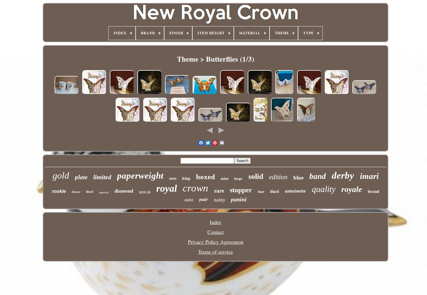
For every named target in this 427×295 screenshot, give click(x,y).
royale (351, 189)
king (186, 178)
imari (369, 176)
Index (215, 221)
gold (61, 175)
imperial (104, 192)
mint (224, 178)
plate (81, 177)
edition (278, 177)
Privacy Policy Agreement (215, 241)
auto (188, 199)
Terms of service (215, 251)
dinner (76, 191)
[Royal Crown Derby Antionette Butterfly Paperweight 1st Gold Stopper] (282, 121)
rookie (59, 191)
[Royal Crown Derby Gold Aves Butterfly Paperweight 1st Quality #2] (238, 121)
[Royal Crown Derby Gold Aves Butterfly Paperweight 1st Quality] (150, 93)
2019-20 (144, 192)
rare (219, 191)
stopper (241, 190)
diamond (123, 191)
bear (261, 192)
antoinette (295, 191)
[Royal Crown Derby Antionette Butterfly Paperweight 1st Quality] (122, 93)
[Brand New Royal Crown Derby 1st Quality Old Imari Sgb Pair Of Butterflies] (211, 121)
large (238, 178)
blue (298, 178)
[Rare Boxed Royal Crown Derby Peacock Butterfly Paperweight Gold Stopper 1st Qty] (205, 93)
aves (172, 178)
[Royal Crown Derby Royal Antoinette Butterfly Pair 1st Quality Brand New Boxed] (284, 93)
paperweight (140, 175)
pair (203, 199)
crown (195, 188)
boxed (205, 177)
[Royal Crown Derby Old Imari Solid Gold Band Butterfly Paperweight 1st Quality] (94, 93)
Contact (215, 231)
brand (373, 191)
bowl (89, 192)
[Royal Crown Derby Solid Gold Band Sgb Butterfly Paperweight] (306, 121)
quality (324, 189)
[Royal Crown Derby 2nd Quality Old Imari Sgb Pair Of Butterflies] (177, 93)
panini (239, 199)
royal (166, 188)
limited (102, 177)
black (274, 191)
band (317, 176)
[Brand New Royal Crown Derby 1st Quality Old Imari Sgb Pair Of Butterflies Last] (364, 93)
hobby (219, 200)
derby (343, 175)
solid (255, 176)
